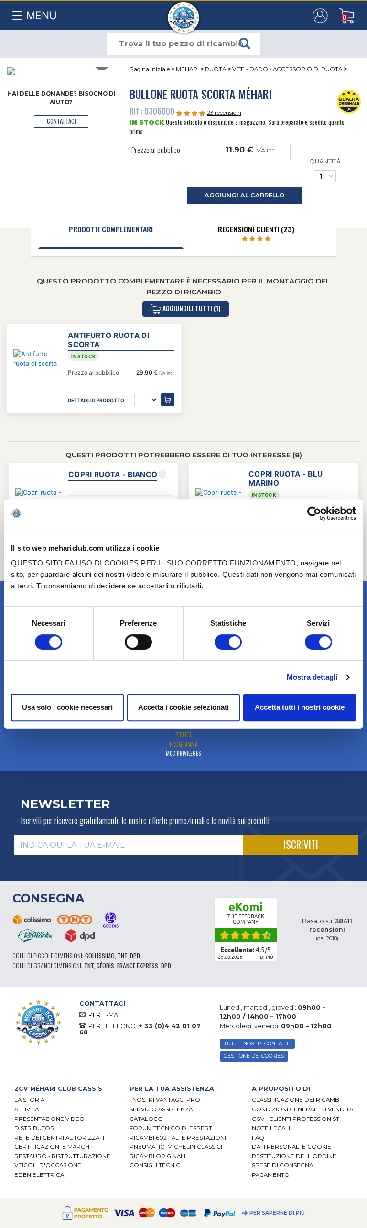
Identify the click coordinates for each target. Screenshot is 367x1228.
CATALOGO (146, 1119)
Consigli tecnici (156, 1165)
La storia (29, 1100)
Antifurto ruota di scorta (108, 340)
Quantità (325, 161)
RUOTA (215, 69)
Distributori (35, 1128)
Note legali (271, 1128)
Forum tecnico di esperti (172, 1128)
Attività (26, 1109)
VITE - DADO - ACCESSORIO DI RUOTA (288, 69)
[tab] (111, 231)
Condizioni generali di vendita (302, 1109)
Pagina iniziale (150, 69)
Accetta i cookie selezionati (183, 707)
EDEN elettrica (39, 1175)
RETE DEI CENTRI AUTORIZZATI (59, 1137)
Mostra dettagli (312, 677)
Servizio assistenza (161, 1109)
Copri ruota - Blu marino (285, 478)
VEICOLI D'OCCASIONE (47, 1165)
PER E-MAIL (105, 1015)
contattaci (61, 121)
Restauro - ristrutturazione (62, 1156)
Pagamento (271, 1175)
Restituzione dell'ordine (294, 1156)
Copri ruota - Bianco (112, 474)
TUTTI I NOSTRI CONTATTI (257, 1044)
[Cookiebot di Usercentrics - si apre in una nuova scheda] (314, 513)
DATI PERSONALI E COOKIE (291, 1146)
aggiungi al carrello (244, 195)
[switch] (138, 642)
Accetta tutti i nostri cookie (300, 707)
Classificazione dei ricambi (296, 1100)
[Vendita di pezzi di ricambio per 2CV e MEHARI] (183, 12)
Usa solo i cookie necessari (67, 707)
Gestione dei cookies (254, 1056)
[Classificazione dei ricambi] (349, 101)
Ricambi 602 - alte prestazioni (178, 1137)
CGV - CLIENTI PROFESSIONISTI (296, 1119)
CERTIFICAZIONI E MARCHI (52, 1146)
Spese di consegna (282, 1165)
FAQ (258, 1137)
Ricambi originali (157, 1156)
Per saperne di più (277, 1213)
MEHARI (187, 69)
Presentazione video (49, 1119)
